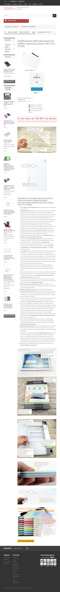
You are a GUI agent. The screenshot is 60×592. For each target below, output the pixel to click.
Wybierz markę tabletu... (24, 32)
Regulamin (35, 4)
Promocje (15, 4)
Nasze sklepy (16, 568)
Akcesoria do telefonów (28, 26)
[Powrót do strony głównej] (5, 32)
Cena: (37, 75)
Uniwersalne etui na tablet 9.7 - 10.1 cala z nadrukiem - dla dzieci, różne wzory (9, 187)
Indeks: (35, 92)
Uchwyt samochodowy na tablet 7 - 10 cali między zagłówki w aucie (9, 103)
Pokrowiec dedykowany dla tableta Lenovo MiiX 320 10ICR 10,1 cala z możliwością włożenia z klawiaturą (9, 167)
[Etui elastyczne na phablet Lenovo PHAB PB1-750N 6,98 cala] (7, 115)
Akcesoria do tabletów (11, 26)
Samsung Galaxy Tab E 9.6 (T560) (44, 32)
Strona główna (7, 4)
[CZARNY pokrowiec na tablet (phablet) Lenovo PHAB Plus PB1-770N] (7, 298)
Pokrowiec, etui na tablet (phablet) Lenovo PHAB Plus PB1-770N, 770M (8, 306)
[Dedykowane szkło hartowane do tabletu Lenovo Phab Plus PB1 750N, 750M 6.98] (7, 204)
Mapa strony (16, 582)
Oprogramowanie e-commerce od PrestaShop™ (19, 587)
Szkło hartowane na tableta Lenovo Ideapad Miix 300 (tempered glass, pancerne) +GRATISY (9, 277)
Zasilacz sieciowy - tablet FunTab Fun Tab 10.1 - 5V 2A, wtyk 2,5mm (9, 231)
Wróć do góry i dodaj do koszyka (26, 540)
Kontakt (40, 4)
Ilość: (37, 82)
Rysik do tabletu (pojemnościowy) (8, 140)
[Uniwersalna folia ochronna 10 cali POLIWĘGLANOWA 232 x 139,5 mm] (7, 250)
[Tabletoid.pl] (16, 8)
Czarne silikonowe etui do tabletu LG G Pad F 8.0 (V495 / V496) (9, 70)
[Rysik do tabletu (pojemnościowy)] (7, 134)
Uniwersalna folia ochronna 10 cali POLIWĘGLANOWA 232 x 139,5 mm (9, 257)
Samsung (33, 32)
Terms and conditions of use (16, 576)
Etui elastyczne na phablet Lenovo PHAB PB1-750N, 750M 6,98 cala (9, 122)
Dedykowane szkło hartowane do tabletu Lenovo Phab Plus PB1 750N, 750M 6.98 (9, 212)
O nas (29, 4)
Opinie (25, 4)
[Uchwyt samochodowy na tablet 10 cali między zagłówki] (7, 96)
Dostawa (20, 4)
